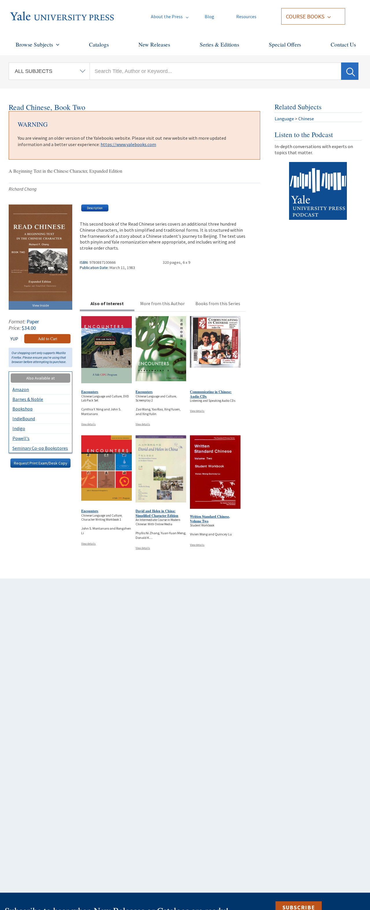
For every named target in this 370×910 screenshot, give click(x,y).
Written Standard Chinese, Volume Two (210, 519)
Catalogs (99, 44)
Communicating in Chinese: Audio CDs (211, 394)
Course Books (305, 16)
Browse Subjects (34, 44)
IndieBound (23, 418)
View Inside (40, 305)
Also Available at (40, 378)
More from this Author (162, 303)
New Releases (154, 44)
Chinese (306, 118)
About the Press (167, 16)
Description (95, 208)
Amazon (20, 389)
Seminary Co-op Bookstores (40, 448)
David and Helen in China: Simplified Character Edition (157, 513)
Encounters (89, 391)
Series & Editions (219, 44)
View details (88, 424)
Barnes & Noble (27, 399)
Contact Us (343, 44)
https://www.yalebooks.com (128, 144)
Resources (246, 16)
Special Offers (285, 44)
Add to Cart (47, 338)
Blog (209, 16)
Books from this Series (217, 303)
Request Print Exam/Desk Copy (40, 463)
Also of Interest (107, 303)
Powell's (20, 438)
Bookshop (22, 409)
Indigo (18, 428)
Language (284, 118)
